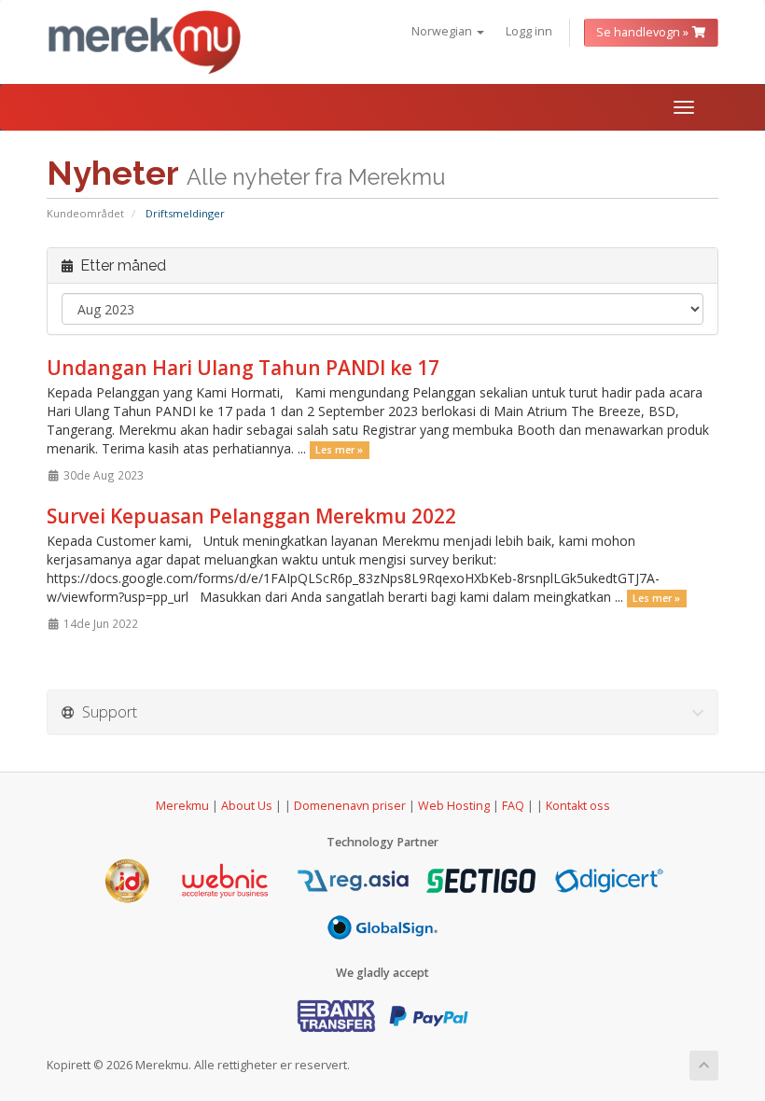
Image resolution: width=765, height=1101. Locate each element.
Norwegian (443, 31)
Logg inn (529, 31)
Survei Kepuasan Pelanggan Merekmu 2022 (251, 516)
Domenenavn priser (350, 806)
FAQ (514, 806)
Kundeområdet (85, 213)
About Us (246, 806)
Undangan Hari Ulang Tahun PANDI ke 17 (243, 368)
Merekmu (182, 806)
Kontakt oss (578, 806)
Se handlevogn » (643, 32)
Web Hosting (454, 806)
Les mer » (339, 449)
